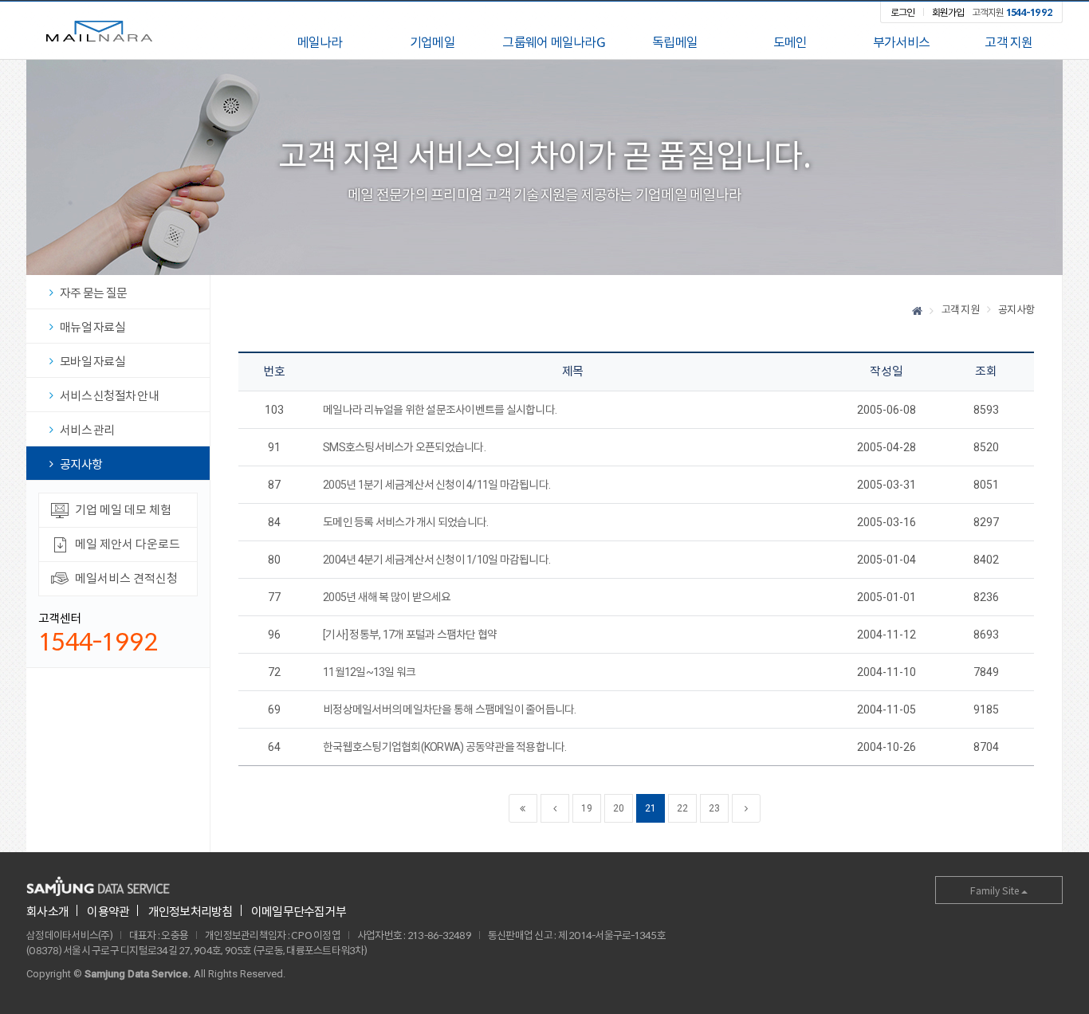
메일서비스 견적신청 (126, 578)
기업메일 (432, 42)
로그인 (902, 12)
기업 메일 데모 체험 (123, 510)
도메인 (790, 42)
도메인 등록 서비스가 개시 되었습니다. (405, 522)
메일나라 (99, 30)
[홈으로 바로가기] (917, 311)
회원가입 (948, 12)
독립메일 (675, 42)
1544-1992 (98, 642)
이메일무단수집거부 (298, 912)
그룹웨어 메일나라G (553, 42)
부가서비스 (901, 42)
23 (714, 808)
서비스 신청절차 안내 (109, 396)
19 (586, 808)
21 (650, 808)
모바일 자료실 (92, 361)
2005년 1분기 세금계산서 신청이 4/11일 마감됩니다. (436, 484)
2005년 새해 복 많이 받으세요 (387, 597)
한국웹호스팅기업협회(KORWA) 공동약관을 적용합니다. (445, 747)
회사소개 (47, 912)
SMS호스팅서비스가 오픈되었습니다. (404, 447)
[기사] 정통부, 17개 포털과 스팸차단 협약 (410, 634)
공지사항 (81, 464)
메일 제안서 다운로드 (127, 544)
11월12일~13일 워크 (369, 672)
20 (618, 808)
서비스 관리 (87, 430)
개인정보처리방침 (190, 912)
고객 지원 (1008, 42)
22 (682, 808)
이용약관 (108, 912)
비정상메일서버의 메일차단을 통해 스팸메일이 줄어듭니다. (449, 709)
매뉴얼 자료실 (92, 327)
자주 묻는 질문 (93, 293)
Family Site (995, 890)
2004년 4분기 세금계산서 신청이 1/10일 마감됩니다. (436, 559)
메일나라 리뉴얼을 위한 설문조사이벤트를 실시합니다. (439, 409)
